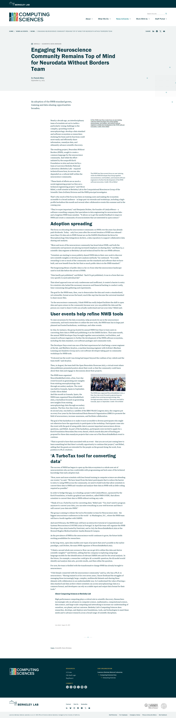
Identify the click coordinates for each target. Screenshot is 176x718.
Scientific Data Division (63, 648)
